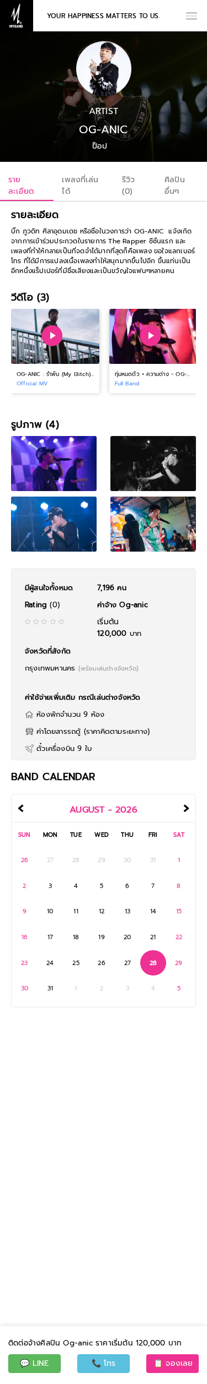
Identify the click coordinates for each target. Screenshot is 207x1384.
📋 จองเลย (173, 1363)
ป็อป (100, 146)
